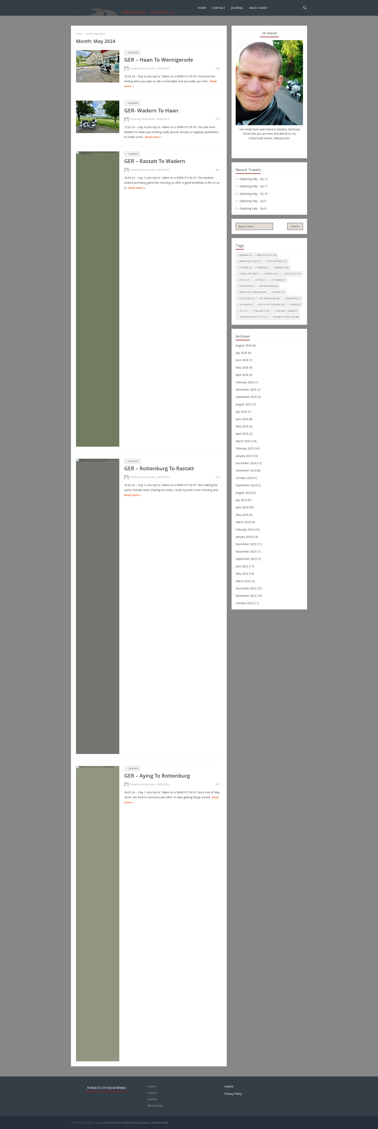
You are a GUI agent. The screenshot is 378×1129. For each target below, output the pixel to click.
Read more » (153, 137)
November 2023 (246, 551)
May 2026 (242, 367)
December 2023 (246, 544)
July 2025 (241, 411)
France (262, 267)
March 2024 (243, 522)
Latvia (260, 279)
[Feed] (281, 146)
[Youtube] (269, 146)
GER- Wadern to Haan (151, 110)
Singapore (292, 298)
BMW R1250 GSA (249, 261)
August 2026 (244, 345)
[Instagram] (275, 146)
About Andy (258, 8)
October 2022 (244, 603)
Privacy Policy (233, 1094)
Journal (237, 8)
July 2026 (241, 353)
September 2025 (246, 397)
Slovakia (246, 304)
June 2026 (242, 360)
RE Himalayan (270, 298)
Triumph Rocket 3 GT (253, 316)
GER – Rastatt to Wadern (154, 161)
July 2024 (241, 500)
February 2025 (245, 448)
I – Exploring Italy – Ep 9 (251, 201)
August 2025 (244, 404)
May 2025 (242, 426)
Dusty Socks (148, 68)
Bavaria (245, 255)
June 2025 (242, 419)
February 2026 (245, 382)
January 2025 (244, 456)
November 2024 (246, 470)
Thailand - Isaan (286, 310)
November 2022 (246, 595)
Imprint (228, 1086)
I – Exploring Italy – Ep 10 (252, 193)
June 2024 (242, 507)
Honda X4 (271, 273)
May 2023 (242, 573)
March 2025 (243, 441)
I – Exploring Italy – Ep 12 (252, 179)
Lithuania (278, 279)
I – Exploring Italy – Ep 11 (252, 186)
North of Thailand (252, 292)
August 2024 (244, 493)
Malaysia (246, 285)
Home (202, 8)
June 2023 (242, 566)
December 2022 (246, 588)
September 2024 (246, 485)
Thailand (261, 310)
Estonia (245, 267)
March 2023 (243, 581)
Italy (244, 279)
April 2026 (242, 375)
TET (243, 310)
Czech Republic (276, 261)
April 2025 (242, 433)
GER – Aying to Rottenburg (157, 775)
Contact (218, 8)
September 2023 (246, 559)
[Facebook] (257, 146)
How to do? (292, 273)
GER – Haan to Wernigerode (158, 59)
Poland (278, 292)
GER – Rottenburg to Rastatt (159, 468)
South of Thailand (271, 304)
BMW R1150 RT (266, 255)
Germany (133, 52)
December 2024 (246, 463)
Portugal (246, 298)
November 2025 (246, 389)
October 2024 (244, 478)
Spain (295, 304)
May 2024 (242, 515)
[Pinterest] (263, 146)
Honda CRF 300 (249, 273)
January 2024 (244, 537)
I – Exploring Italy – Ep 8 (251, 208)
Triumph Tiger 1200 (285, 316)
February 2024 (245, 529)
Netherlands (269, 285)
